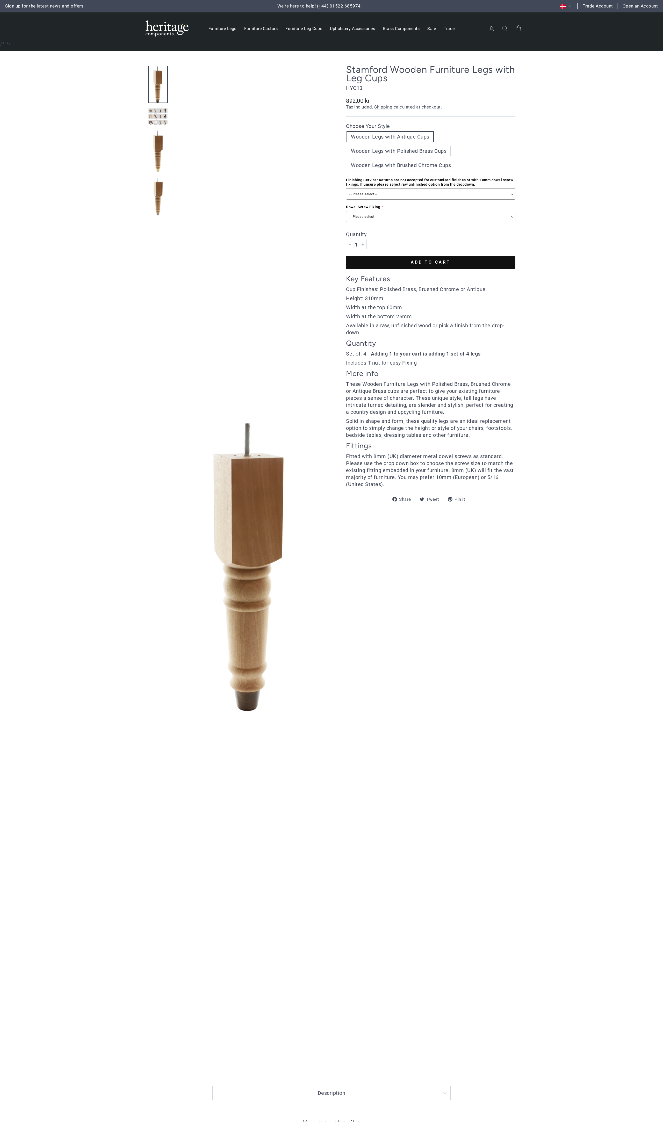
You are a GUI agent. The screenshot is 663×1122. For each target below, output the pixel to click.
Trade (449, 28)
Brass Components (401, 28)
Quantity (356, 234)
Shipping (383, 107)
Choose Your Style (368, 126)
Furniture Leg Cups (303, 28)
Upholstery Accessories (352, 28)
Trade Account (598, 6)
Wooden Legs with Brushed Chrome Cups (401, 165)
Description (331, 1093)
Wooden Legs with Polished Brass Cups (398, 151)
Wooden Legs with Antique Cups (390, 137)
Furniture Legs (222, 28)
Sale (431, 28)
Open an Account (640, 6)
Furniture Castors (261, 28)
